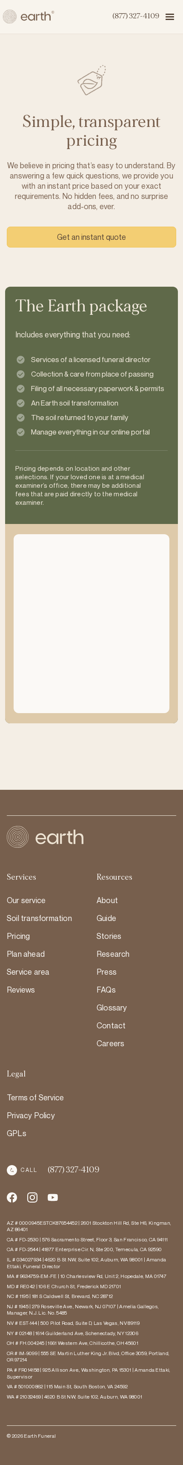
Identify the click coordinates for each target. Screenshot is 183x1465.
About (107, 900)
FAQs (106, 989)
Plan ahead (26, 953)
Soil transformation (39, 918)
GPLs (16, 1133)
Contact (111, 1025)
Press (107, 971)
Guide (106, 918)
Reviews (21, 989)
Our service (26, 900)
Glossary (112, 1007)
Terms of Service (35, 1097)
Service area (28, 971)
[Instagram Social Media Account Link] (53, 1197)
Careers (110, 1043)
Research (113, 953)
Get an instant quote (91, 237)
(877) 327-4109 (135, 16)
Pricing (18, 936)
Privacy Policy (31, 1115)
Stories (109, 936)
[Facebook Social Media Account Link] (12, 1197)
